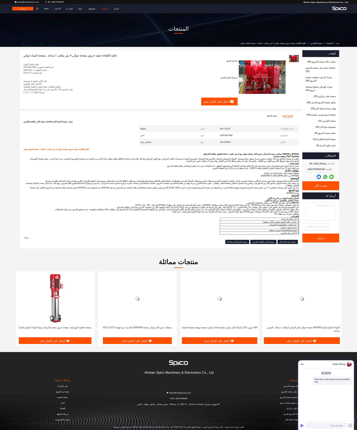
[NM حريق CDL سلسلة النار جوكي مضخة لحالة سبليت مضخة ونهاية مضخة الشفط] (220, 299)
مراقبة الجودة (62, 397)
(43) (325, 127)
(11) (327, 121)
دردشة (23, 9)
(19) (325, 96)
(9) (325, 133)
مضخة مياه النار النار (287, 242)
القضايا (62, 408)
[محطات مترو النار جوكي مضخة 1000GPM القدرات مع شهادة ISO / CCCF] (137, 299)
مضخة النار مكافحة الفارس (263, 242)
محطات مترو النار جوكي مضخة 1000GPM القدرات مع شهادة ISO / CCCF (137, 327)
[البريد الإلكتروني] (319, 177)
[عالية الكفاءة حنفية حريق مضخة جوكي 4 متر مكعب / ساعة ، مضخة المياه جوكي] (262, 77)
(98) (319, 79)
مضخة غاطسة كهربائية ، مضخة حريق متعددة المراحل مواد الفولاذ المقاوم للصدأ (55, 327)
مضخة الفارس (316, 43)
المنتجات (104, 9)
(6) (326, 145)
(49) (321, 114)
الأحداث (57, 9)
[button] (336, 305)
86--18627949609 (55, 2)
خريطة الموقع (62, 414)
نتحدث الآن (320, 185)
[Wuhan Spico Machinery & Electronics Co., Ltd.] (339, 8)
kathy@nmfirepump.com (28, 2)
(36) (321, 102)
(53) (323, 108)
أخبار (63, 403)
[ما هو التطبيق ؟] (325, 177)
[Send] (302, 425)
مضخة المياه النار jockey (237, 242)
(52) (320, 69)
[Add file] (350, 425)
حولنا (80, 9)
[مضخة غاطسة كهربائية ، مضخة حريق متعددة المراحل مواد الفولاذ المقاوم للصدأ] (55, 299)
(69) (321, 62)
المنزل (116, 9)
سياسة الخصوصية (62, 419)
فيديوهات (91, 9)
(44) (319, 88)
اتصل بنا (69, 9)
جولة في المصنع (62, 392)
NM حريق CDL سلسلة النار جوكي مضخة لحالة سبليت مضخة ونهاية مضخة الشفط (219, 327)
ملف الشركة (62, 386)
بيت (337, 43)
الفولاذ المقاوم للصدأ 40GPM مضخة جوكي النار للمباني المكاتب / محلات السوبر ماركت (303, 329)
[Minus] (302, 364)
